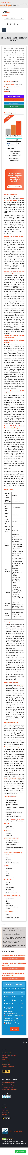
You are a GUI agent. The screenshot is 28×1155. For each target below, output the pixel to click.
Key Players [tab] (15, 106)
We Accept (5, 1093)
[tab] (14, 929)
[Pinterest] (7, 23)
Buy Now (14, 1029)
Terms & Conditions (8, 1066)
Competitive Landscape (8, 1008)
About (25, 1042)
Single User (8, 992)
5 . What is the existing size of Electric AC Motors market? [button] (14, 946)
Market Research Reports (9, 1089)
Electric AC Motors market (12, 778)
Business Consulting (8, 1085)
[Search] (22, 18)
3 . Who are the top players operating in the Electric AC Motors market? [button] (14, 937)
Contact (4, 1105)
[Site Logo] (14, 12)
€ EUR (12, 988)
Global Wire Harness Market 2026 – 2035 (14, 955)
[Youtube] (10, 23)
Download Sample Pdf (14, 187)
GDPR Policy (5, 1060)
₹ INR (23, 988)
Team (7, 996)
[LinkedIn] (17, 23)
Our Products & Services (9, 1079)
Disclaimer (5, 1057)
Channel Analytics (7, 1087)
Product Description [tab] (14, 96)
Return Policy (6, 1064)
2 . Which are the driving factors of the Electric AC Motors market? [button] (13, 933)
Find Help (5, 1050)
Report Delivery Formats (9, 1055)
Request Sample (14, 103)
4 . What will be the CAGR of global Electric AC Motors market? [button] (13, 941)
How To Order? (6, 1053)
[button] (4, 30)
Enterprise (8, 1000)
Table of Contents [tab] (15, 100)
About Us (5, 1108)
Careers (4, 1114)
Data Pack (8, 1003)
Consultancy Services (8, 1082)
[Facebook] (3, 23)
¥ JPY (18, 988)
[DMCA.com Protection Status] (14, 1139)
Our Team (5, 1110)
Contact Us (5, 1112)
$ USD (6, 988)
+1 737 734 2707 (15, 6)
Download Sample (13, 958)
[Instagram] (14, 23)
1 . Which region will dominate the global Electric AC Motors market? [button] (13, 929)
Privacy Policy (6, 1062)
